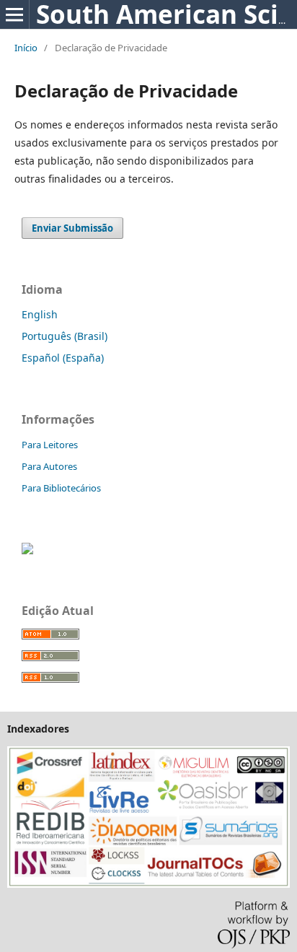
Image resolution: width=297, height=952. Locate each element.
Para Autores (49, 466)
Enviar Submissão (72, 228)
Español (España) (63, 357)
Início (25, 47)
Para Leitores (50, 444)
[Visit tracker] (27, 550)
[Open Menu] (14, 14)
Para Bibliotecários (61, 487)
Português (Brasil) (64, 336)
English (40, 314)
